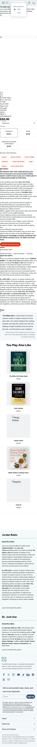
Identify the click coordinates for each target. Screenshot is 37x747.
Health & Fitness (6, 253)
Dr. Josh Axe (6, 100)
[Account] (29, 3)
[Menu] (3, 3)
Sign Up (30, 696)
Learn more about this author (11, 608)
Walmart (4, 166)
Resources (6, 724)
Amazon (4, 157)
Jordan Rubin (6, 97)
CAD (19, 12)
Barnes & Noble (16, 157)
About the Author (6, 256)
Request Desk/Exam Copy (10, 244)
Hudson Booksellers (18, 161)
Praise (2, 310)
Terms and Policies (9, 729)
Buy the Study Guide (17, 166)
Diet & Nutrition (19, 253)
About (4, 718)
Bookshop (5, 161)
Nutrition (30, 253)
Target (31, 161)
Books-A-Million (30, 157)
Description (4, 169)
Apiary (2, 112)
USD (19, 9)
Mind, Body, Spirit (6, 249)
